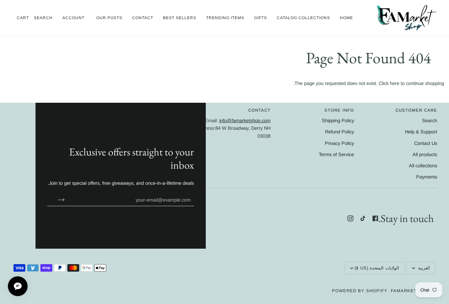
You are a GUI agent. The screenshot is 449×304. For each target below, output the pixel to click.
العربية (423, 267)
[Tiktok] (363, 218)
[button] (303, 18)
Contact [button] (259, 110)
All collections (423, 165)
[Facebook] (375, 218)
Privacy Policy (339, 143)
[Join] (56, 200)
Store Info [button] (339, 110)
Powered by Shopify (360, 290)
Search (429, 120)
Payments (426, 177)
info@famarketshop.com (245, 120)
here (394, 83)
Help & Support (421, 131)
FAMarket (404, 290)
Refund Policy (339, 131)
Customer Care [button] (416, 110)
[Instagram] (350, 218)
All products (425, 154)
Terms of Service (336, 154)
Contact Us (425, 143)
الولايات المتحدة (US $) (377, 267)
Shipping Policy (338, 120)
